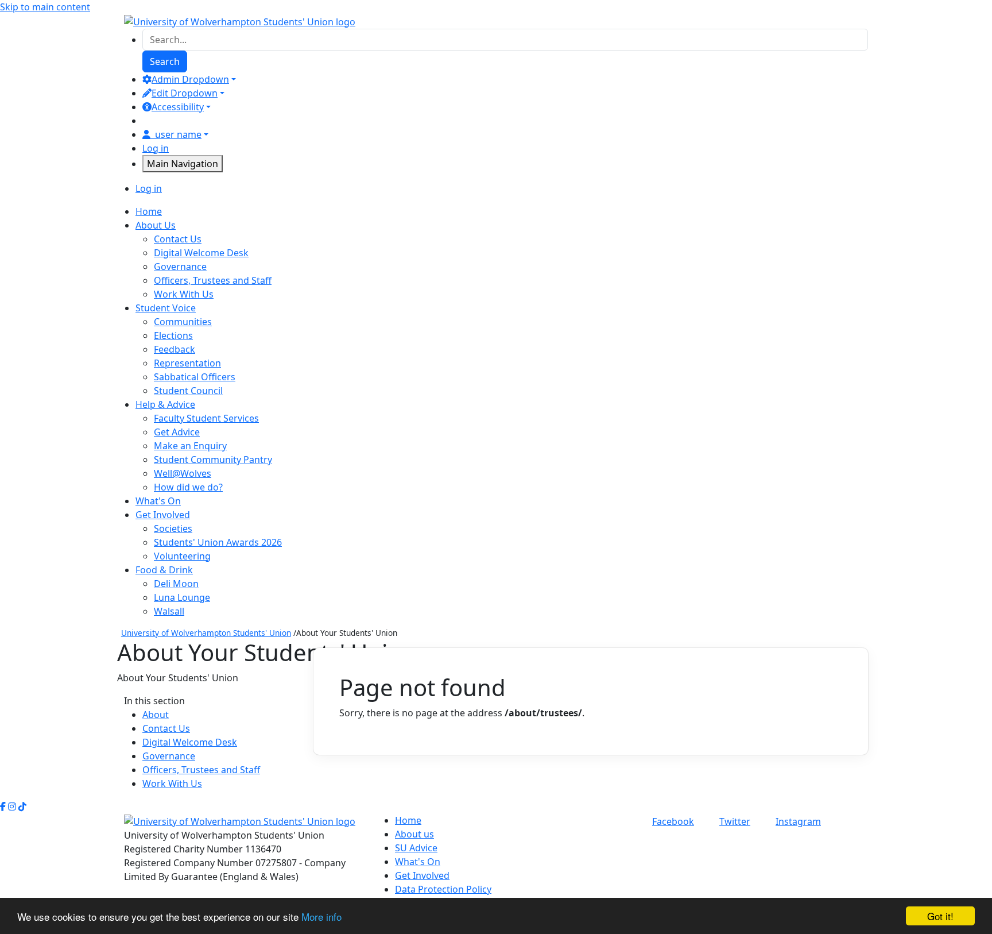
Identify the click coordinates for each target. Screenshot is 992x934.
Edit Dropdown (185, 93)
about (155, 714)
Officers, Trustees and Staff (213, 280)
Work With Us (184, 294)
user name (178, 134)
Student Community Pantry (213, 459)
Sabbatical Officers (194, 376)
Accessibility (178, 107)
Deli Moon (176, 583)
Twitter (734, 821)
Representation (187, 363)
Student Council (188, 390)
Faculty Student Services (206, 418)
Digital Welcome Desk (201, 252)
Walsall (169, 611)
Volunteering (182, 556)
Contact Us (178, 239)
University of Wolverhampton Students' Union (206, 632)
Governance (180, 266)
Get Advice (177, 432)
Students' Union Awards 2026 (218, 542)
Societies (173, 528)
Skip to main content (45, 7)
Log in (155, 148)
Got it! (940, 916)
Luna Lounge (182, 597)
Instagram (798, 821)
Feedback (174, 349)
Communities (183, 321)
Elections (173, 335)
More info (321, 916)
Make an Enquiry (190, 445)
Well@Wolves (182, 473)
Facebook (673, 821)
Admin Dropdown (190, 79)
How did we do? (188, 487)
